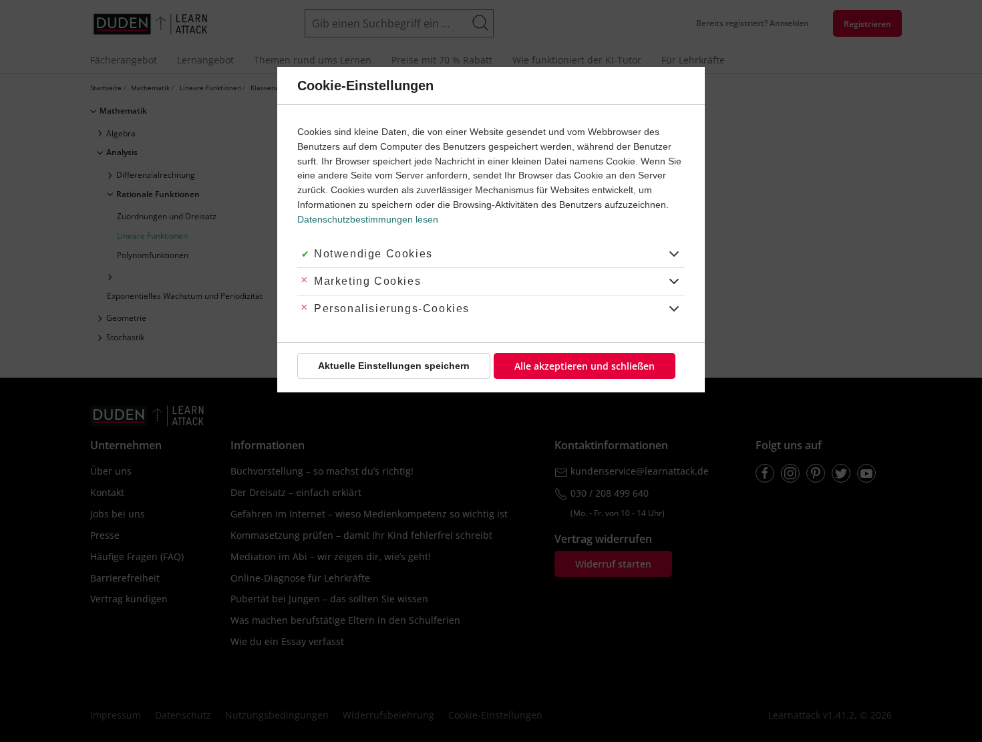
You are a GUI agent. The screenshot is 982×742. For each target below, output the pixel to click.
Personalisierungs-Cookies (392, 308)
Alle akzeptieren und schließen (584, 366)
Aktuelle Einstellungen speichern (394, 365)
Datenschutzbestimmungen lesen (367, 219)
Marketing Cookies (367, 281)
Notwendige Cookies (373, 253)
